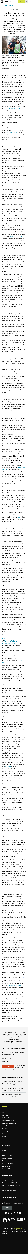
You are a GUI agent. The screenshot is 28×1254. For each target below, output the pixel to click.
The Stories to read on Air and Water (13, 1048)
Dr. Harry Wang (7, 639)
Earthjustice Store (6, 1166)
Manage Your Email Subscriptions (10, 1182)
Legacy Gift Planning (7, 1163)
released (8, 766)
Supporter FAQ (6, 1168)
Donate (4, 1150)
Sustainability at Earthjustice (9, 1123)
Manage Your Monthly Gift (8, 1180)
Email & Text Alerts (7, 1155)
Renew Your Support (7, 1158)
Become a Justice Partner (8, 1160)
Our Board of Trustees (7, 1118)
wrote (19, 517)
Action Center (5, 1153)
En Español (5, 1115)
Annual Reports (6, 1125)
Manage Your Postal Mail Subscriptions (11, 1185)
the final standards (13, 132)
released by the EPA (14, 108)
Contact (4, 1136)
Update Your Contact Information (10, 1188)
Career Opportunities (7, 1131)
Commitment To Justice (8, 1120)
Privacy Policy (5, 1133)
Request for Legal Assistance (9, 1139)
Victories (4, 1128)
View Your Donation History (9, 1190)
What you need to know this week (12, 1077)
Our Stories (9, 6)
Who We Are (5, 1112)
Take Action (8, 1066)
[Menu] (26, 1)
